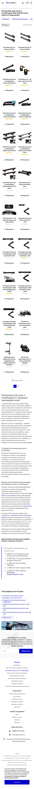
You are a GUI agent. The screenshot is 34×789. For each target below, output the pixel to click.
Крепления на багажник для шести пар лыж (16, 605)
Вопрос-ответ (17, 717)
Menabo (12, 495)
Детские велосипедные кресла (17, 668)
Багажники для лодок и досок (13, 595)
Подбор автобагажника (17, 694)
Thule (22, 495)
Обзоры (17, 722)
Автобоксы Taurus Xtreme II (12, 598)
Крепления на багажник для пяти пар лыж (15, 609)
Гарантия (17, 707)
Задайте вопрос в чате (15, 574)
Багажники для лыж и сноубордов (17, 670)
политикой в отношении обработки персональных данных (15, 776)
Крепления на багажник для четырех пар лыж (17, 613)
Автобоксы (17, 665)
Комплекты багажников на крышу (17, 686)
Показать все (7, 617)
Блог (17, 714)
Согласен (17, 782)
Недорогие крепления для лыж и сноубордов (14, 601)
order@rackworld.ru (18, 735)
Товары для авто (17, 683)
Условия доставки (17, 701)
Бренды (17, 720)
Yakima (3, 495)
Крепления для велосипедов (17, 673)
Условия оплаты (17, 699)
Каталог (17, 662)
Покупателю (17, 691)
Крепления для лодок (17, 676)
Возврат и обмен (17, 704)
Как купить (17, 696)
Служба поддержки (17, 711)
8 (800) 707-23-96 (18, 731)
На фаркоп (5, 19)
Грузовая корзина (17, 681)
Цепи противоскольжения (17, 678)
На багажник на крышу (19, 19)
